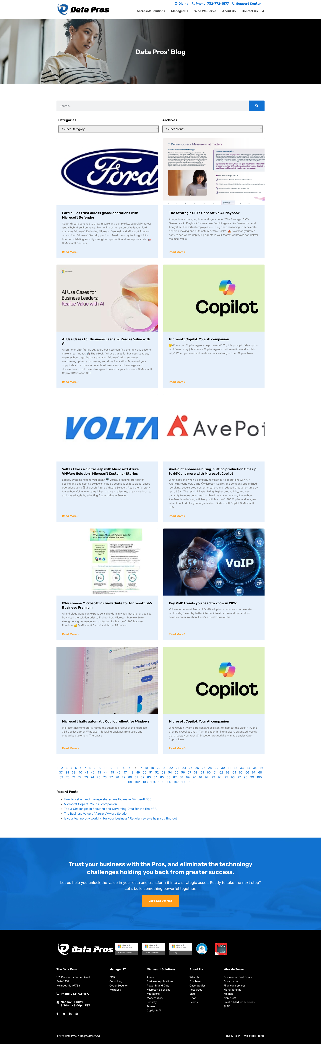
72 (80, 777)
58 (196, 772)
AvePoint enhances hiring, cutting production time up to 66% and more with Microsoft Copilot (212, 471)
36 (261, 768)
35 (255, 768)
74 (92, 777)
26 (197, 768)
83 (149, 777)
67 (253, 772)
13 (117, 768)
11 (105, 768)
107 (176, 782)
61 (215, 772)
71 (73, 777)
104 (152, 782)
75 (98, 777)
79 (123, 777)
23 (177, 768)
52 (157, 772)
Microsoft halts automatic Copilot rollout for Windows (106, 721)
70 (67, 777)
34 (248, 768)
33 (242, 768)
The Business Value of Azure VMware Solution (96, 813)
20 (158, 768)
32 (235, 768)
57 (189, 772)
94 (220, 777)
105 (160, 782)
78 (117, 777)
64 (234, 772)
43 (99, 772)
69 (61, 777)
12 (111, 768)
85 (162, 777)
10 (99, 768)
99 (252, 777)
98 (245, 777)
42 (93, 772)
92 (207, 777)
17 (140, 768)
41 (86, 772)
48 (131, 772)
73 (86, 777)
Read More (69, 252)
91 (200, 777)
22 (171, 768)
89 (188, 777)
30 (223, 768)
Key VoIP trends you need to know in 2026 (203, 603)
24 (184, 768)
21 (164, 768)
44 (106, 772)
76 (105, 777)
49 (138, 772)
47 (125, 772)
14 (122, 768)
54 (170, 772)
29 (216, 768)
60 (209, 772)
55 (176, 772)
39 (74, 772)
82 (142, 777)
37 (61, 772)
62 (221, 772)
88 (181, 777)
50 (144, 772)
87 (175, 777)
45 (112, 772)
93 (213, 777)
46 (119, 772)
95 (226, 777)
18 (146, 768)
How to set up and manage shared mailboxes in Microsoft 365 (107, 799)
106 (168, 782)
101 (130, 782)
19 (152, 768)
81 (136, 777)
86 (168, 777)
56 (183, 772)
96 (233, 777)
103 (145, 782)
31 (229, 768)
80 (130, 777)
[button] (263, 11)
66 (247, 772)
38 (67, 772)
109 (191, 782)
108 (184, 782)
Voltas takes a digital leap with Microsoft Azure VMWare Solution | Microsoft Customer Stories (100, 471)
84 (155, 777)
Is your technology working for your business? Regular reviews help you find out (120, 818)
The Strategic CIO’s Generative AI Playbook (204, 213)
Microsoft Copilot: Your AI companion (199, 339)
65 (241, 772)
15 (128, 768)
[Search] (257, 106)
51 (150, 772)
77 (111, 777)
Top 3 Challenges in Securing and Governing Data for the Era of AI (110, 809)
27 (203, 768)
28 (210, 768)
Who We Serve (205, 11)
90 (194, 777)
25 (190, 768)
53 (163, 772)
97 (239, 777)
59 (202, 772)
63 (228, 772)
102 (137, 782)
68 (260, 772)
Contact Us (250, 11)
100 (259, 777)
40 (80, 772)
